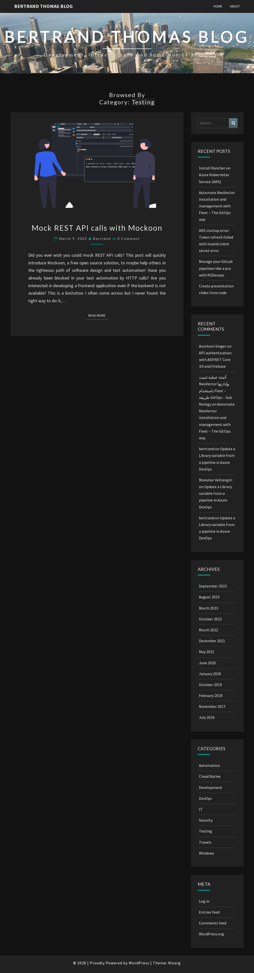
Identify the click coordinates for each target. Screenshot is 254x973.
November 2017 (212, 706)
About (235, 6)
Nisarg (174, 962)
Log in (204, 901)
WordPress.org (211, 933)
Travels (205, 842)
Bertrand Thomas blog (43, 6)
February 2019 (210, 695)
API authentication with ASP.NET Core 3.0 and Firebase (215, 359)
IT (201, 809)
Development (210, 787)
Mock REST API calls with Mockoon (97, 227)
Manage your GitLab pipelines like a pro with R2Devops (216, 268)
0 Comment (128, 238)
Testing (205, 831)
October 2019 (210, 684)
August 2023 (209, 596)
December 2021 (212, 640)
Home (218, 6)
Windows (206, 853)
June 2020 (207, 662)
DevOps (205, 798)
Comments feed (212, 922)
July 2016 (207, 717)
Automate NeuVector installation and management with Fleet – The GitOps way (217, 206)
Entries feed (209, 912)
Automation (209, 765)
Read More (98, 315)
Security (206, 820)
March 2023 (208, 608)
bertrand (102, 238)
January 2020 (210, 673)
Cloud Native (210, 776)
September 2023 (213, 586)
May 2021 (206, 651)
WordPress (139, 962)
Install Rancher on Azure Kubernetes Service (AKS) (214, 175)
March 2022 (208, 629)
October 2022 (210, 618)
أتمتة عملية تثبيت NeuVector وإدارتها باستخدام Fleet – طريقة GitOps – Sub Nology (215, 391)
